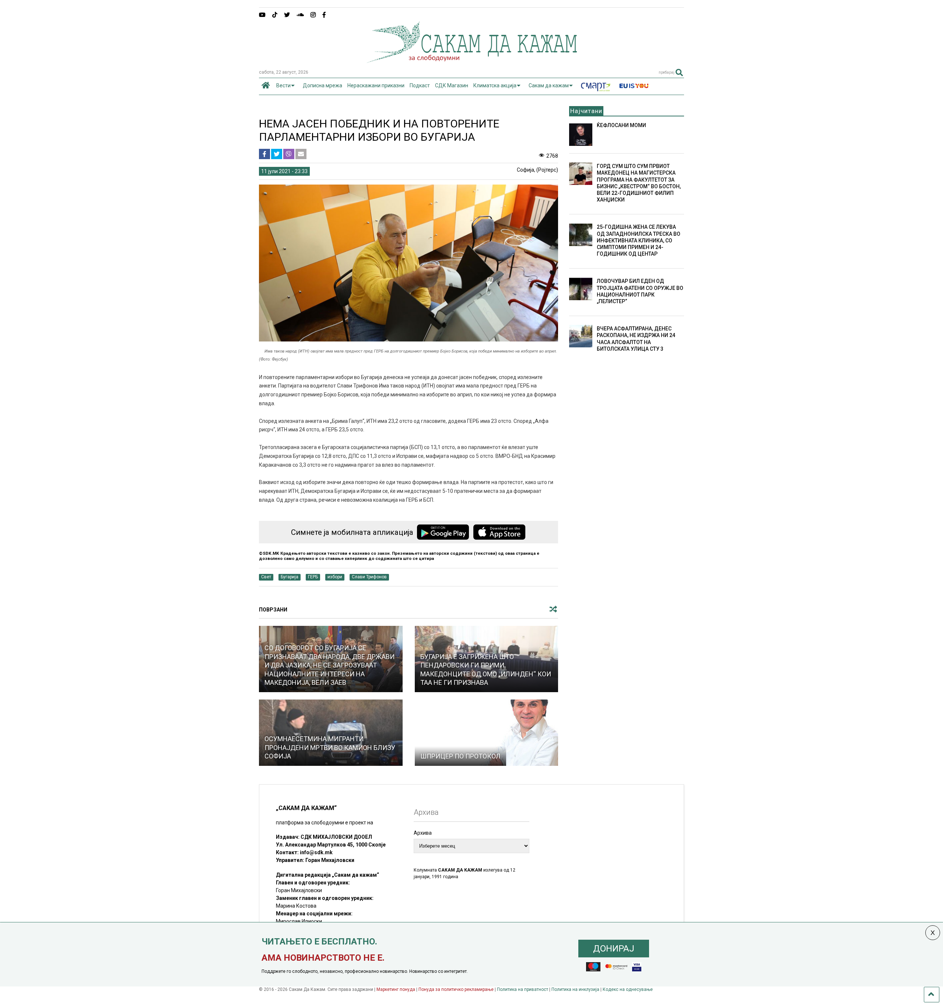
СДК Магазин (451, 85)
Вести (283, 85)
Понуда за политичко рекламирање (456, 989)
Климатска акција (494, 85)
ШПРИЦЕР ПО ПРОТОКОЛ (460, 756)
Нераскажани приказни (375, 85)
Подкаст (420, 85)
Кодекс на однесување (628, 989)
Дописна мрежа (322, 85)
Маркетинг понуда (396, 989)
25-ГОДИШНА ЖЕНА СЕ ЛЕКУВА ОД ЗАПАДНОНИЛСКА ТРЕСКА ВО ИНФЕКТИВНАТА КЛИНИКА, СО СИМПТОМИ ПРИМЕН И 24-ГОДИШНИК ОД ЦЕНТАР (638, 240)
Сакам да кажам (549, 85)
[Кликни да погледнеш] (486, 733)
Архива (423, 833)
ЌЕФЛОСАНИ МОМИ (621, 125)
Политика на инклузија (575, 989)
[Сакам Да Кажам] (471, 60)
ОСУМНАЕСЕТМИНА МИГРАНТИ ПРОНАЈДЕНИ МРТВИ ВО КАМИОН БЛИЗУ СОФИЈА (329, 747)
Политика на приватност (522, 989)
